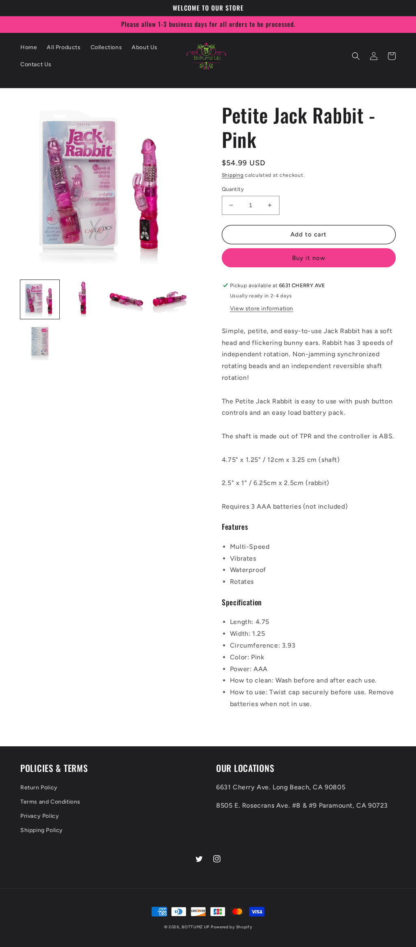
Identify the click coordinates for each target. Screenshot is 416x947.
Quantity (233, 189)
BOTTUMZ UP (196, 927)
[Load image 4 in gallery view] (169, 299)
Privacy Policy (39, 816)
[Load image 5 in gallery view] (39, 342)
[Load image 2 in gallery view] (82, 299)
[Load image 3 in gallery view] (126, 299)
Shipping (233, 175)
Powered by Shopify (231, 927)
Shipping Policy (41, 830)
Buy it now (308, 258)
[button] (356, 56)
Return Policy (39, 787)
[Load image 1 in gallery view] (39, 299)
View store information (261, 308)
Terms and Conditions (50, 801)
